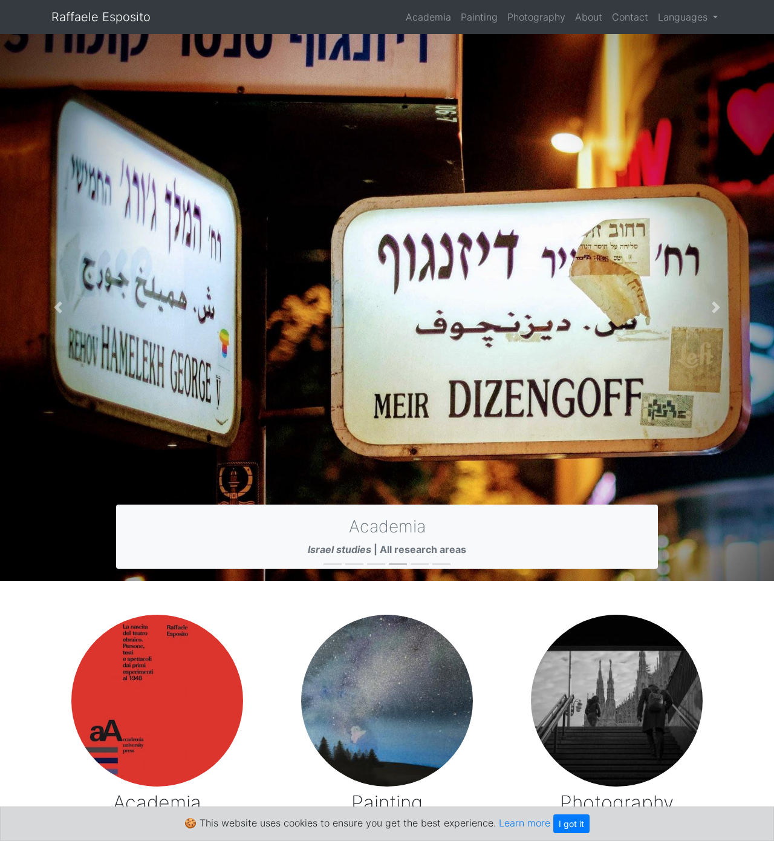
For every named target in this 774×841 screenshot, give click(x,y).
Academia (428, 17)
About (588, 17)
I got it (571, 824)
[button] (58, 307)
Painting (479, 17)
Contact (630, 17)
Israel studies (339, 549)
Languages (684, 17)
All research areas (423, 549)
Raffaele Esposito (101, 17)
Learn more (524, 823)
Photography (536, 17)
